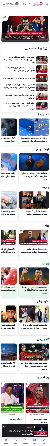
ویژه (47, 225)
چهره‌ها (45, 187)
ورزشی (45, 264)
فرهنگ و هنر (42, 149)
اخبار (34, 443)
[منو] (46, 4)
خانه (44, 443)
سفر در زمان (43, 302)
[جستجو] (29, 4)
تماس (6, 443)
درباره (15, 443)
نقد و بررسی (43, 339)
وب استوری (43, 377)
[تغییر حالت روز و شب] (24, 4)
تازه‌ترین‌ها (43, 115)
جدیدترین (25, 443)
